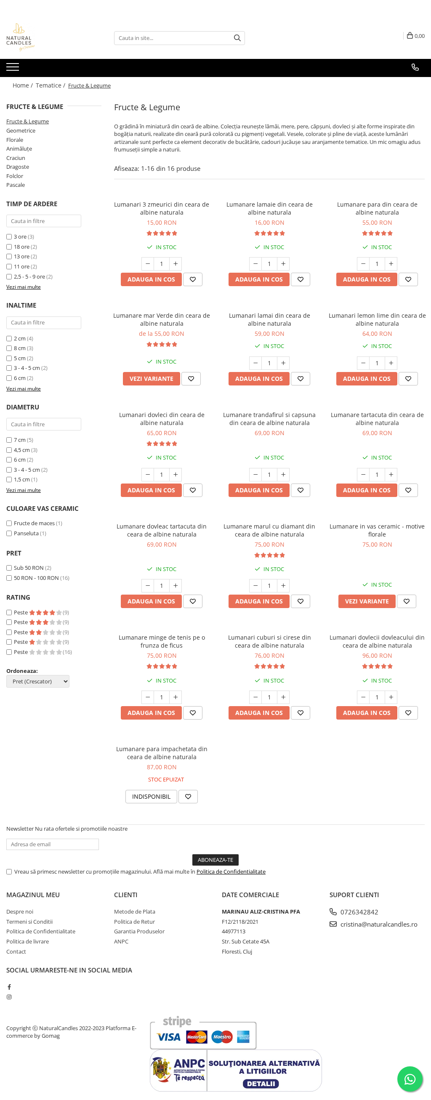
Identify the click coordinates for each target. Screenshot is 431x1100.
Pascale (15, 185)
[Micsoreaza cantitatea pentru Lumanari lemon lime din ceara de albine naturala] (363, 363)
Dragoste (17, 166)
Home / (24, 85)
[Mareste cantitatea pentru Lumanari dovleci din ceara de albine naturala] (175, 474)
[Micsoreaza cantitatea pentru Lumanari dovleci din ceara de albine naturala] (147, 474)
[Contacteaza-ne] (415, 67)
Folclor (14, 176)
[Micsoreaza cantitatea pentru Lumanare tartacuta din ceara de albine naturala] (363, 474)
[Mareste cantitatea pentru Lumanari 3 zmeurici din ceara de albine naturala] (175, 264)
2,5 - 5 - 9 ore (30, 276)
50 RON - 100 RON (36, 578)
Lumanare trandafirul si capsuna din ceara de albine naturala (269, 419)
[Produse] (13, 69)
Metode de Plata (134, 911)
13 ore (22, 256)
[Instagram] (9, 997)
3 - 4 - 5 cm (27, 368)
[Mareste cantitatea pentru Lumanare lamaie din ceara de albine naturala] (283, 264)
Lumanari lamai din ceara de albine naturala (269, 319)
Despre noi (19, 911)
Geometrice (20, 130)
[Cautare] (237, 38)
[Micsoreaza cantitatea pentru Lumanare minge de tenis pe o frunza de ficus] (147, 697)
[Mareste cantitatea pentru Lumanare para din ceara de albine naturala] (391, 264)
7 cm (20, 440)
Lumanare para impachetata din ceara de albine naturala (162, 753)
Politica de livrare (27, 941)
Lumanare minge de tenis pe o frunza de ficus (162, 641)
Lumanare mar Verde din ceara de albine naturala (161, 319)
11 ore (22, 266)
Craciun (15, 158)
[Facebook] (9, 987)
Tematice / (51, 85)
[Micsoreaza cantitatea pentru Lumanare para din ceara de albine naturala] (363, 264)
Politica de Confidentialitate (231, 871)
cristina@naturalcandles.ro (378, 924)
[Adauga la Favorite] (192, 279)
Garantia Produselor (139, 931)
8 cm (20, 348)
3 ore (21, 236)
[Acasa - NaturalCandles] (48, 38)
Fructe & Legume (27, 121)
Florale (14, 139)
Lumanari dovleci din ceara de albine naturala (162, 419)
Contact (16, 951)
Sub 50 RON (29, 567)
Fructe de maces (34, 523)
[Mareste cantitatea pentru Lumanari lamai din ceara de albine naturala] (283, 363)
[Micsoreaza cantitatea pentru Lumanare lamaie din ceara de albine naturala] (255, 264)
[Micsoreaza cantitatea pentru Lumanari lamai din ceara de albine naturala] (255, 363)
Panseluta (26, 533)
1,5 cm (22, 479)
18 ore (22, 246)
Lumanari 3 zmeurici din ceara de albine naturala (161, 208)
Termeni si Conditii (29, 921)
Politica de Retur (134, 921)
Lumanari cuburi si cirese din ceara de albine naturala (269, 641)
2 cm (20, 338)
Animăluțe (19, 148)
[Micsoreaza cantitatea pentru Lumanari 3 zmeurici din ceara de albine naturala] (147, 264)
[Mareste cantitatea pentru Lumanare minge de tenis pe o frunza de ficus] (175, 697)
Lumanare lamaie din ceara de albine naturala (269, 208)
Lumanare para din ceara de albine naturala (377, 208)
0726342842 (358, 912)
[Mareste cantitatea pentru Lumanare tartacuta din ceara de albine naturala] (391, 474)
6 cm (20, 378)
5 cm (20, 358)
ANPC (121, 941)
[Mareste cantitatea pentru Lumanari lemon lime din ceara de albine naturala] (391, 363)
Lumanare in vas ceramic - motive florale (377, 530)
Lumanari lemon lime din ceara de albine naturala (377, 319)
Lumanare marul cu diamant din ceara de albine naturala (269, 530)
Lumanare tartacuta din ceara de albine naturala (377, 419)
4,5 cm (22, 450)
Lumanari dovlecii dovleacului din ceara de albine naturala (377, 641)
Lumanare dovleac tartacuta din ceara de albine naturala (162, 530)
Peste (21, 612)
